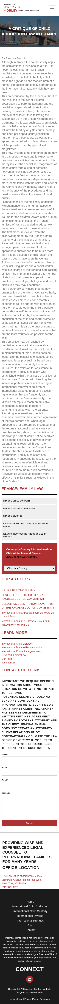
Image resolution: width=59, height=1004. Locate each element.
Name (5, 755)
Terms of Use (15, 999)
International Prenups (30, 920)
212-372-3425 (10, 887)
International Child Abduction (30, 906)
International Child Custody (30, 911)
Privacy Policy (31, 999)
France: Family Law (22, 489)
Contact (30, 930)
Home (30, 901)
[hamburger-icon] (52, 8)
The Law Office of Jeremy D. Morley (22, 876)
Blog (30, 925)
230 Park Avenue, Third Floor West (21, 879)
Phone (4, 767)
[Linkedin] (29, 979)
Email (5, 780)
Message (6, 793)
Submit (29, 823)
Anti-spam (45, 999)
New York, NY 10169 (14, 883)
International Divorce (30, 915)
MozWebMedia (36, 992)
